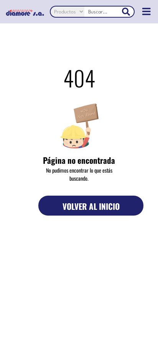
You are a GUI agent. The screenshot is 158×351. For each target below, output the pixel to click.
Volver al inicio (91, 206)
